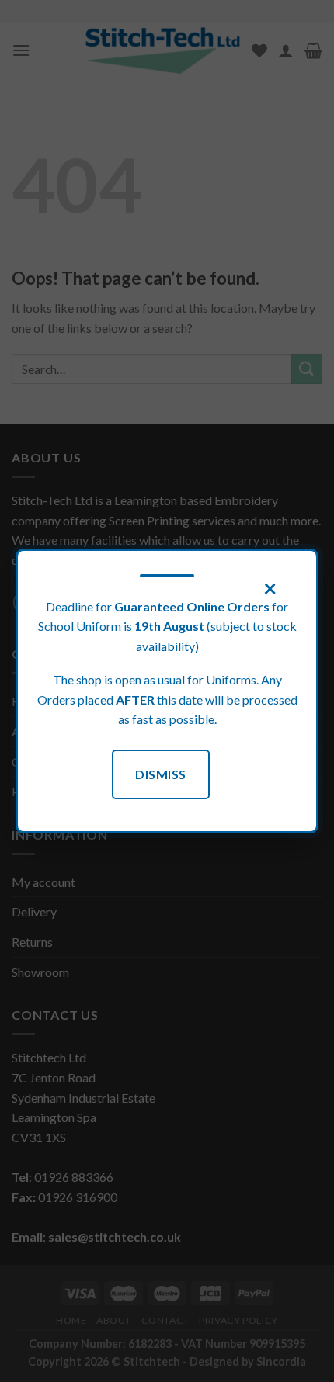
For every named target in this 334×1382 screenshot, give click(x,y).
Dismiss (160, 774)
